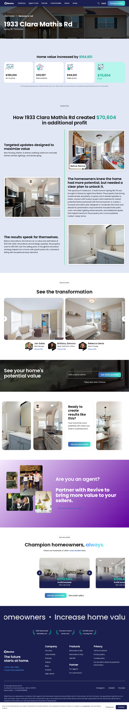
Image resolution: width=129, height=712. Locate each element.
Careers (48, 670)
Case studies (50, 654)
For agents (73, 669)
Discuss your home (66, 444)
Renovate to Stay (76, 654)
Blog (47, 666)
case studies (75, 550)
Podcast (48, 658)
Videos (47, 662)
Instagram (100, 688)
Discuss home (116, 3)
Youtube (121, 688)
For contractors (75, 673)
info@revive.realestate (14, 670)
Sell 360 (72, 658)
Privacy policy (99, 654)
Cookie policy (99, 658)
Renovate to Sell (75, 650)
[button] (22, 3)
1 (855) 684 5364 (11, 667)
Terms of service (100, 650)
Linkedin (111, 688)
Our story (48, 650)
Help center (49, 674)
